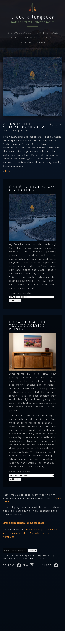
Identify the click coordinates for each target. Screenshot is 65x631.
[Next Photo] (59, 124)
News (41, 42)
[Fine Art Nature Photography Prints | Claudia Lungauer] (32, 25)
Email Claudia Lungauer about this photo (23, 523)
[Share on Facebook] (56, 565)
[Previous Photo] (46, 124)
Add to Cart (15, 301)
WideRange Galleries (33, 558)
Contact (48, 37)
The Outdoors (18, 32)
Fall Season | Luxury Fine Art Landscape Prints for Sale (30, 531)
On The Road (47, 32)
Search (26, 42)
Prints (14, 37)
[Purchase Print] (55, 124)
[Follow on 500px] (26, 565)
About (30, 37)
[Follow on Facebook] (19, 565)
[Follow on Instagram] (33, 565)
